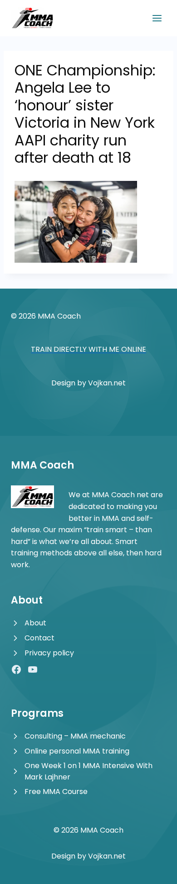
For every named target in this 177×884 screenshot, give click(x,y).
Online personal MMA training (77, 751)
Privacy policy (49, 653)
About (35, 623)
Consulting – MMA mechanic (75, 736)
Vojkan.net (107, 383)
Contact (39, 638)
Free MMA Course (56, 791)
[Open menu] (157, 18)
